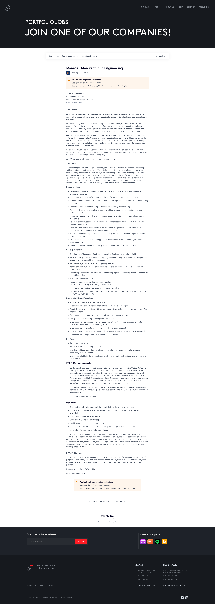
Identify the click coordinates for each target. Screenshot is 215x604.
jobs (54, 56)
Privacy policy (102, 522)
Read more (70, 473)
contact (191, 7)
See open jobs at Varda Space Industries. (87, 83)
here (95, 396)
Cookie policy (113, 522)
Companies (146, 7)
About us (169, 7)
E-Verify (139, 462)
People (158, 7)
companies (70, 56)
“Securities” (205, 7)
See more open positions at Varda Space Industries (107, 501)
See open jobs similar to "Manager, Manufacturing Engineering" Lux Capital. (100, 86)
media (180, 7)
